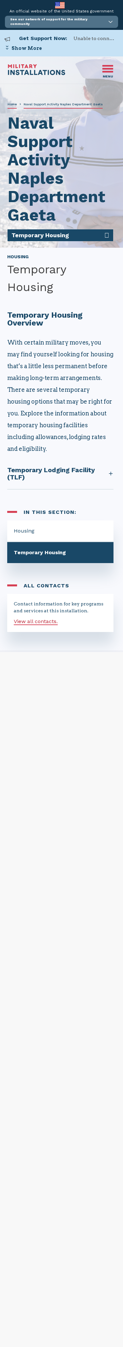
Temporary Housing (40, 552)
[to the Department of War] (60, 5)
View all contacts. (36, 621)
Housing (24, 531)
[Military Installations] (36, 73)
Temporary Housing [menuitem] (40, 235)
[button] (61, 22)
